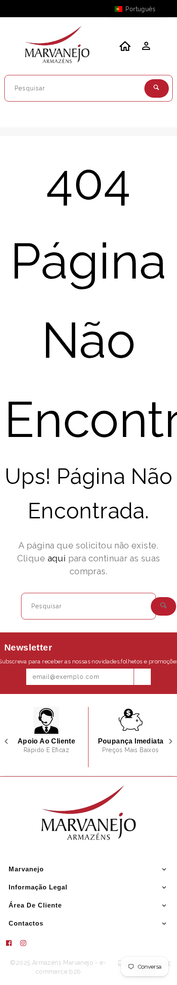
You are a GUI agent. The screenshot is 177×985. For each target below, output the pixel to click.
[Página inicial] (57, 46)
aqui (57, 558)
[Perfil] (145, 48)
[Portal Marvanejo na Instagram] (26, 943)
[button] (139, 9)
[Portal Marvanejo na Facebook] (12, 943)
